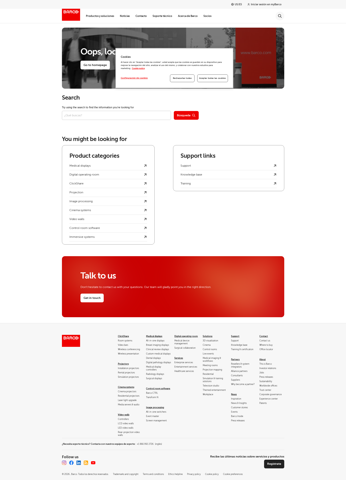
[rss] (86, 463)
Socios (207, 16)
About (262, 359)
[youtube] (93, 463)
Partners (235, 359)
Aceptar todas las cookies (212, 78)
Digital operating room (186, 336)
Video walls (123, 415)
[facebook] (71, 463)
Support (235, 336)
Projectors (123, 364)
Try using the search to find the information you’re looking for (98, 107)
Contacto (141, 16)
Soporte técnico (162, 16)
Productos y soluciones (100, 16)
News (234, 394)
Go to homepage (95, 65)
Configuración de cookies (134, 78)
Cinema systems (126, 387)
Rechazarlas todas (182, 78)
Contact (263, 336)
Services (178, 358)
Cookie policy (138, 68)
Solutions (207, 336)
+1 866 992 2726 (149, 444)
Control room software (158, 388)
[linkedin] (78, 463)
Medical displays (154, 336)
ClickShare (123, 336)
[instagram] (64, 463)
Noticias (125, 16)
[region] (174, 68)
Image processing (155, 407)
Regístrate (274, 463)
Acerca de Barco (188, 16)
